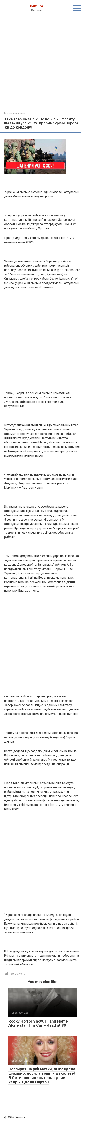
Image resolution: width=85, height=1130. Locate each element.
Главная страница (14, 113)
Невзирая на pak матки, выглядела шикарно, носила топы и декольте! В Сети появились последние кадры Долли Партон (41, 1075)
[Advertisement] (42, 67)
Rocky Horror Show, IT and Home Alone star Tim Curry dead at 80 (38, 1023)
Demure (36, 6)
